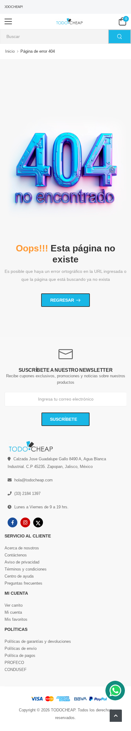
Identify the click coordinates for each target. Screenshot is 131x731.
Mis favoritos (16, 619)
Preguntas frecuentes (23, 583)
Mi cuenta (13, 612)
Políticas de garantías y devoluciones (38, 641)
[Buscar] (119, 36)
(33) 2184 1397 (27, 493)
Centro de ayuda (19, 576)
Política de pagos (20, 655)
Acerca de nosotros (22, 548)
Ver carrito (14, 605)
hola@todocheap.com (33, 480)
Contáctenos (16, 555)
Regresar (62, 300)
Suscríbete (64, 419)
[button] (116, 716)
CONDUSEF (16, 669)
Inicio (10, 51)
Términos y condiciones (26, 569)
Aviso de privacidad (22, 562)
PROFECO (14, 662)
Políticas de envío (21, 648)
